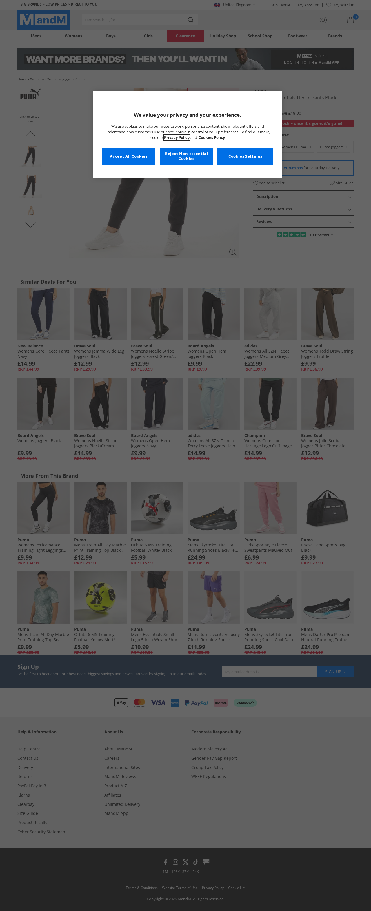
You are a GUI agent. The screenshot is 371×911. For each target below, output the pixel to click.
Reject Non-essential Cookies (186, 156)
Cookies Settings (245, 156)
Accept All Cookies (128, 156)
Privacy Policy (177, 137)
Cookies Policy (212, 137)
